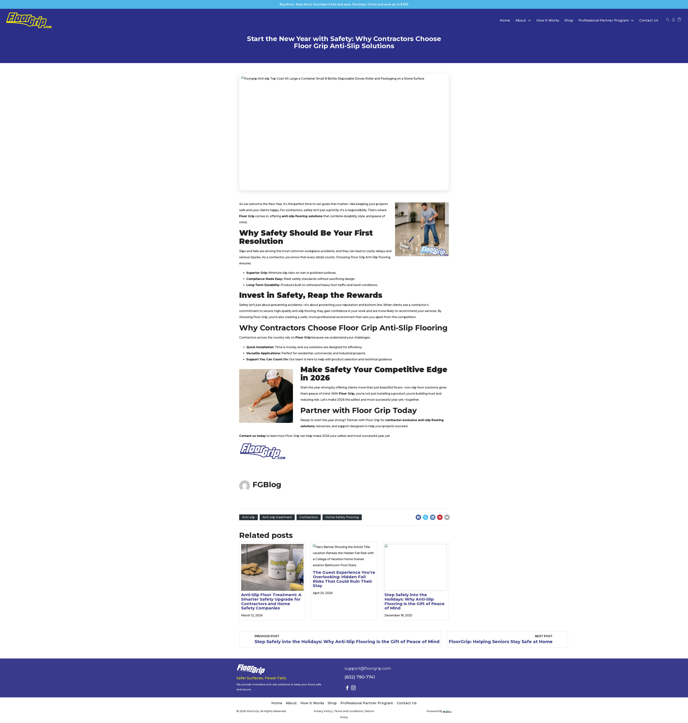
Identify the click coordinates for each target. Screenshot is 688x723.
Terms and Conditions (348, 711)
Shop (568, 20)
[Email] (447, 517)
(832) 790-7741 (360, 677)
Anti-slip (248, 517)
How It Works (547, 20)
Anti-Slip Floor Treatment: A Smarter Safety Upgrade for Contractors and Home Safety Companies (271, 601)
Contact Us (648, 20)
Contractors (308, 517)
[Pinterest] (440, 517)
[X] (425, 517)
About (520, 20)
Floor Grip (260, 317)
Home (505, 20)
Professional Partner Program (604, 20)
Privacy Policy (323, 711)
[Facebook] (418, 517)
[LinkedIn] (432, 517)
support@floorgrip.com (368, 668)
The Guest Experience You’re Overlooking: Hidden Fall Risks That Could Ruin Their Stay (344, 579)
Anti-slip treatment (277, 517)
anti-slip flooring (304, 311)
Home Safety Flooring (342, 517)
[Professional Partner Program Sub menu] (632, 20)
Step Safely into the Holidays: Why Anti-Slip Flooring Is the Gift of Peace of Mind (414, 601)
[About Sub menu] (529, 20)
